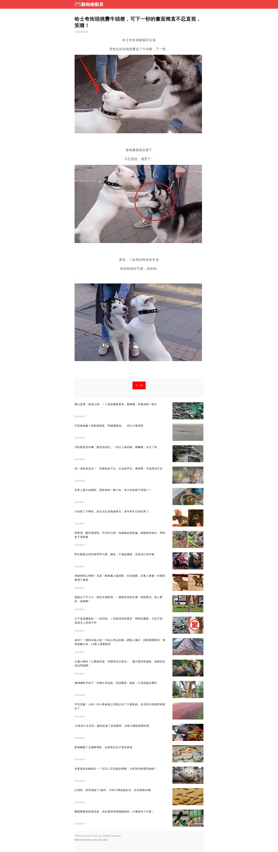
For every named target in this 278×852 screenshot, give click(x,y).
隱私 (101, 840)
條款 (96, 840)
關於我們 (79, 840)
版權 (105, 840)
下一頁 (139, 385)
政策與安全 (88, 840)
